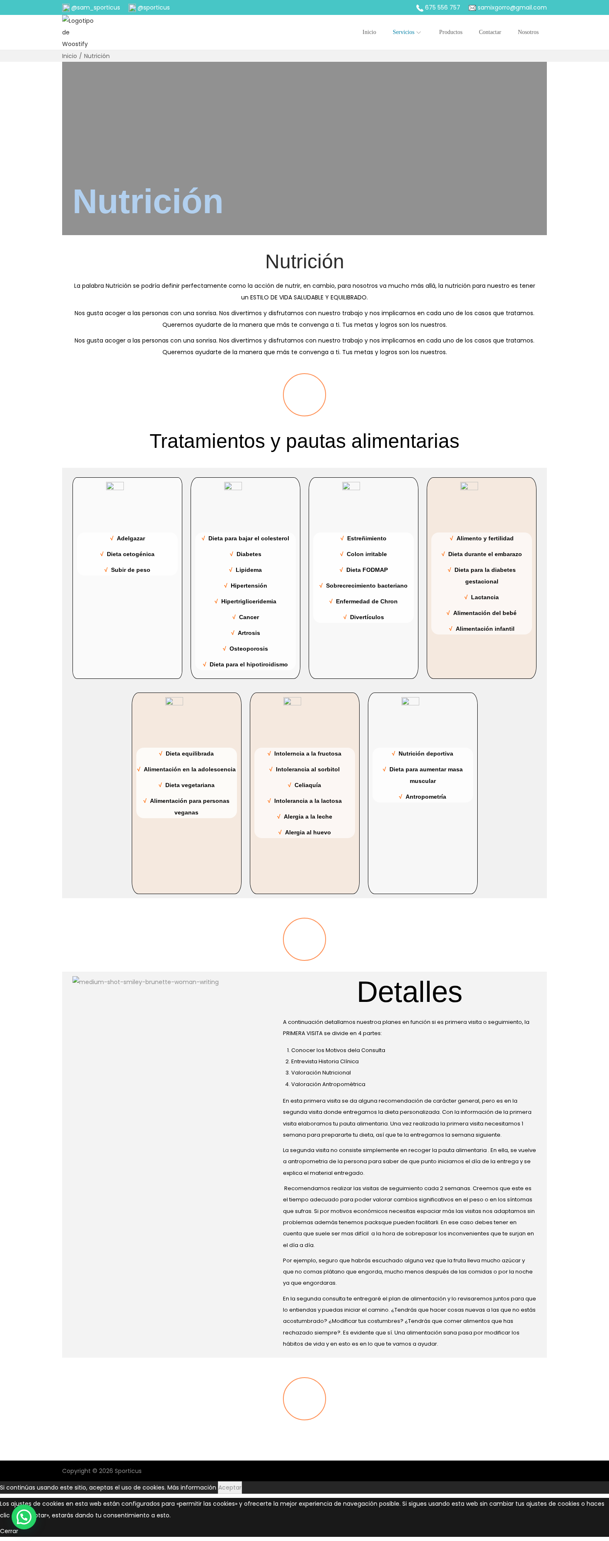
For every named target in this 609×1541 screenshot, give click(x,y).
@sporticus (153, 7)
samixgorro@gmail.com (511, 7)
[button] (24, 1517)
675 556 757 (442, 7)
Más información (191, 1487)
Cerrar (9, 1531)
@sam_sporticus (95, 7)
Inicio (69, 56)
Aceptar (230, 1487)
